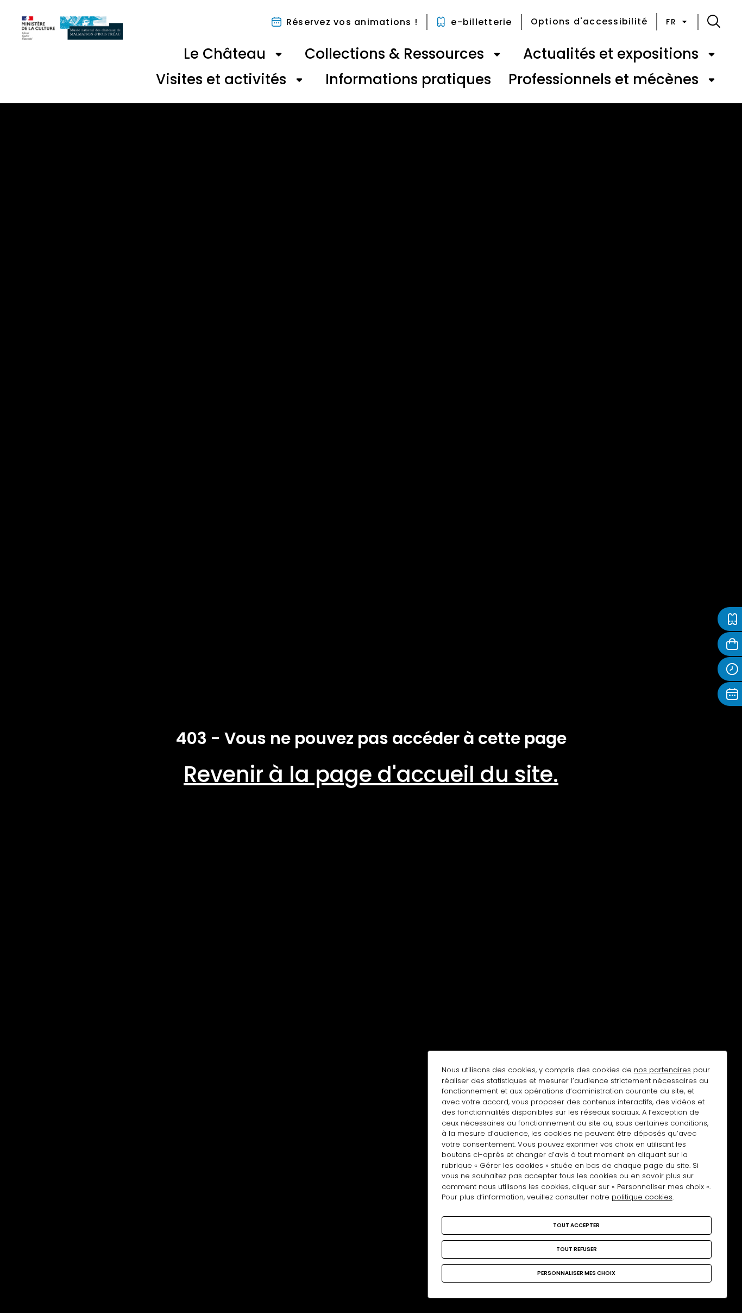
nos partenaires (662, 1070)
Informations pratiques (408, 79)
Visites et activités (221, 79)
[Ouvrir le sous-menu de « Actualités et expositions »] (711, 54)
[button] (713, 21)
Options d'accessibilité (589, 21)
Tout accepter (576, 1225)
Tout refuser (576, 1249)
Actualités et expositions (611, 54)
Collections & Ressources (394, 54)
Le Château (225, 54)
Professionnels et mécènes (603, 79)
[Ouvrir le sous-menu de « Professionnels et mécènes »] (711, 80)
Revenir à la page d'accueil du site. (371, 774)
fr (671, 21)
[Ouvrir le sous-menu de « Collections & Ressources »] (497, 54)
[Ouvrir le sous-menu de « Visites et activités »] (299, 80)
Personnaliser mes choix (576, 1273)
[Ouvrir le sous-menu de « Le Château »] (278, 54)
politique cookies (642, 1197)
